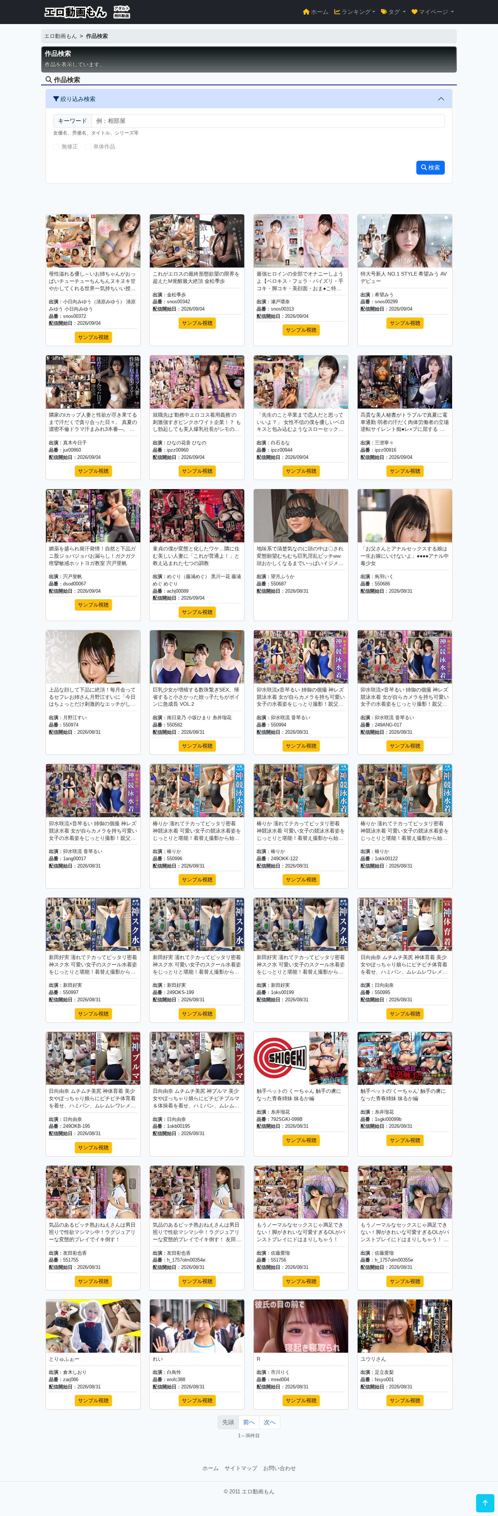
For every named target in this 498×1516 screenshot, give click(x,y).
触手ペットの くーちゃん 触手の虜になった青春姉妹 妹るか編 (299, 1094)
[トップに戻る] (485, 1503)
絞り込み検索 (77, 99)
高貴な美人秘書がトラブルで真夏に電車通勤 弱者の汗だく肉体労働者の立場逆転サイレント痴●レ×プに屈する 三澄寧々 (405, 422)
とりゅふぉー (64, 1359)
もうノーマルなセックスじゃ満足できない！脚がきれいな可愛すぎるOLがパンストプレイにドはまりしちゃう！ (301, 1232)
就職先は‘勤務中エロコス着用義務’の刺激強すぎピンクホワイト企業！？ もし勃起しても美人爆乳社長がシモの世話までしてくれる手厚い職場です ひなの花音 (197, 422)
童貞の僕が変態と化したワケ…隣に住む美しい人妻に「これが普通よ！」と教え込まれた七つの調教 (196, 556)
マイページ (433, 12)
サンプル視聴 (93, 337)
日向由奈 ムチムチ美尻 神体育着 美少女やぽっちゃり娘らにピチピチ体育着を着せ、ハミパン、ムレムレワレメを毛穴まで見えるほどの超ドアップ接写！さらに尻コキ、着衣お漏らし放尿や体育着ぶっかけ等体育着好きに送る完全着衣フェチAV (404, 964)
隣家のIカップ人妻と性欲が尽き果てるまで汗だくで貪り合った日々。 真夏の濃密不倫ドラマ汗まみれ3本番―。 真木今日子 (93, 422)
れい (158, 1359)
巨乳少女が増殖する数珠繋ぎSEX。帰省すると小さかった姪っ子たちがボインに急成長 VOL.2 (196, 697)
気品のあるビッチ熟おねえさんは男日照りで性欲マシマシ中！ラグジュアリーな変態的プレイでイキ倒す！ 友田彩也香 (197, 1232)
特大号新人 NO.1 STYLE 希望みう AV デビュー (404, 277)
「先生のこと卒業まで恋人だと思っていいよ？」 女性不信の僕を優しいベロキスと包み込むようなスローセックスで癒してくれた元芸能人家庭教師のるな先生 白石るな (301, 422)
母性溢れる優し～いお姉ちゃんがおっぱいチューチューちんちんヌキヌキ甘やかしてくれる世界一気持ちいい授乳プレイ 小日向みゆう (92, 281)
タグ (394, 12)
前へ (249, 1422)
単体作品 (104, 146)
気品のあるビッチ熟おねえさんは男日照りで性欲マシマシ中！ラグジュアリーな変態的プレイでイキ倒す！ (92, 1232)
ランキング (355, 12)
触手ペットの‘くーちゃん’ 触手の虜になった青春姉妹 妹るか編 (403, 1094)
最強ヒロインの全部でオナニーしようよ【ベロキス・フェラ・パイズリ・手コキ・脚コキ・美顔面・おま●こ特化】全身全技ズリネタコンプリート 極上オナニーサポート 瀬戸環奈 (301, 281)
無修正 (70, 146)
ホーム (319, 12)
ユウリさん (373, 1359)
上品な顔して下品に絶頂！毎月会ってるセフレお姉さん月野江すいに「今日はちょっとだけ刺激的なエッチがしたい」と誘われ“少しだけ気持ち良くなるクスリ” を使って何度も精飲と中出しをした (93, 697)
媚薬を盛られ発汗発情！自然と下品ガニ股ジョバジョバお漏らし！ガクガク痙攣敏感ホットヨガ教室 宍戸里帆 (92, 556)
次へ (270, 1422)
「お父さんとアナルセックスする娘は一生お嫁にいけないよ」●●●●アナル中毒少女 (405, 556)
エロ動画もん (60, 36)
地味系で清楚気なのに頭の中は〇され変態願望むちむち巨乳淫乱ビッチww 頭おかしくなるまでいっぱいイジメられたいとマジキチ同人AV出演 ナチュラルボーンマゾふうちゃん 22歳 (300, 556)
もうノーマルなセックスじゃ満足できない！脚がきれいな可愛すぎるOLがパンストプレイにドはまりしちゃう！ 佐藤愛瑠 (405, 1232)
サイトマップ (241, 1468)
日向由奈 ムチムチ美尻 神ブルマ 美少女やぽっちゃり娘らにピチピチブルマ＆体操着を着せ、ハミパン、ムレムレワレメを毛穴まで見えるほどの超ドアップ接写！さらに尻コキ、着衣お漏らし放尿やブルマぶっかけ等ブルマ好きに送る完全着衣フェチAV (196, 1098)
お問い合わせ (279, 1468)
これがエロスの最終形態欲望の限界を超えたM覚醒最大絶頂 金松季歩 (196, 277)
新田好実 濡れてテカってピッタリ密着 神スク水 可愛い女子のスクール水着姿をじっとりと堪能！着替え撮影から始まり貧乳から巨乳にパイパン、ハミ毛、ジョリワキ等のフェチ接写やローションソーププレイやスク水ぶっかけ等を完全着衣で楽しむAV (93, 964)
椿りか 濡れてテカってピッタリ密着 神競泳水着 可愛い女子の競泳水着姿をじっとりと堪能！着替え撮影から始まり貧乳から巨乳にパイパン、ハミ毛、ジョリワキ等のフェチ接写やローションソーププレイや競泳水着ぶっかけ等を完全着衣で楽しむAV (197, 831)
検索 (433, 167)
